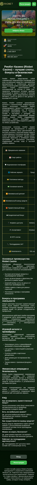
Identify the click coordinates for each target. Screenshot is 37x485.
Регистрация (25, 4)
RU (34, 4)
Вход (18, 457)
